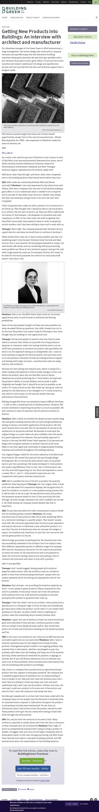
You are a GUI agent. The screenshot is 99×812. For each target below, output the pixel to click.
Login (96, 2)
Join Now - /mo (32, 760)
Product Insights (32, 18)
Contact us (14, 800)
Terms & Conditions (51, 800)
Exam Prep (55, 2)
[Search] (96, 18)
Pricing (38, 2)
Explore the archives (79, 63)
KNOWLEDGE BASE (16, 18)
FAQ (89, 2)
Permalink (22, 789)
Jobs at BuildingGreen (35, 800)
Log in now (45, 780)
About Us (30, 2)
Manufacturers (73, 2)
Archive (83, 2)
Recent (4, 18)
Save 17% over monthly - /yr (33, 768)
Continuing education (51, 18)
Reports (63, 2)
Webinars (46, 2)
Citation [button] (31, 789)
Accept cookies (72, 804)
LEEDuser (23, 800)
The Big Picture (77, 42)
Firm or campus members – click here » (33, 775)
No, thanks (84, 804)
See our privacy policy (17, 810)
